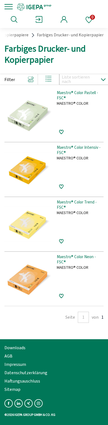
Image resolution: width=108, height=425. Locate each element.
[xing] (28, 403)
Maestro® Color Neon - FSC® (76, 260)
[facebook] (8, 403)
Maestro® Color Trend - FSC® (77, 205)
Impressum (15, 364)
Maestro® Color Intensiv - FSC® (79, 150)
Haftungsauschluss (22, 381)
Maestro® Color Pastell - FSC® (77, 95)
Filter (9, 80)
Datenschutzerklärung (25, 373)
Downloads (14, 348)
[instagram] (38, 403)
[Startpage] (53, 6)
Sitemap (12, 389)
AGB (8, 356)
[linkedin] (18, 403)
